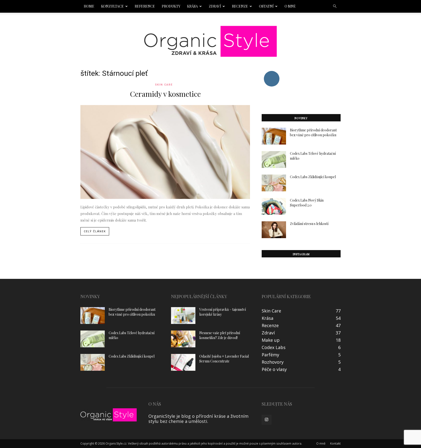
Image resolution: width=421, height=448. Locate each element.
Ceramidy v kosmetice (165, 94)
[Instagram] (266, 420)
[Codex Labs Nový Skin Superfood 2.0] (274, 206)
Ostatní (266, 6)
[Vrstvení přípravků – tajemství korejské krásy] (183, 315)
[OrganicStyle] (210, 41)
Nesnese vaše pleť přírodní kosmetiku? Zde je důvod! (219, 335)
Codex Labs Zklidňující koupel (313, 177)
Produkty (171, 6)
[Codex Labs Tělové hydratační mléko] (274, 159)
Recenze (240, 6)
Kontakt (335, 443)
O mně (290, 6)
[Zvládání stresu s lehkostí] (274, 229)
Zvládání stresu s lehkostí (309, 223)
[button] (335, 6)
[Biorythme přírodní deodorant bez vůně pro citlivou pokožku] (274, 136)
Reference (145, 6)
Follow (271, 73)
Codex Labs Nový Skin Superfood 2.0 (307, 202)
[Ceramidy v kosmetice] (165, 152)
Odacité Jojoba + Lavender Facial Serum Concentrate (224, 358)
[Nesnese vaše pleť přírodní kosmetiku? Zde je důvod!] (183, 339)
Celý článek (95, 231)
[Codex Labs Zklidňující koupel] (274, 183)
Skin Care (164, 84)
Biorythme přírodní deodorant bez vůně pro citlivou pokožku (313, 132)
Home (89, 6)
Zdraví (215, 6)
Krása (192, 6)
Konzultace (112, 6)
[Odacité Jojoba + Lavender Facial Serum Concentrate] (183, 362)
